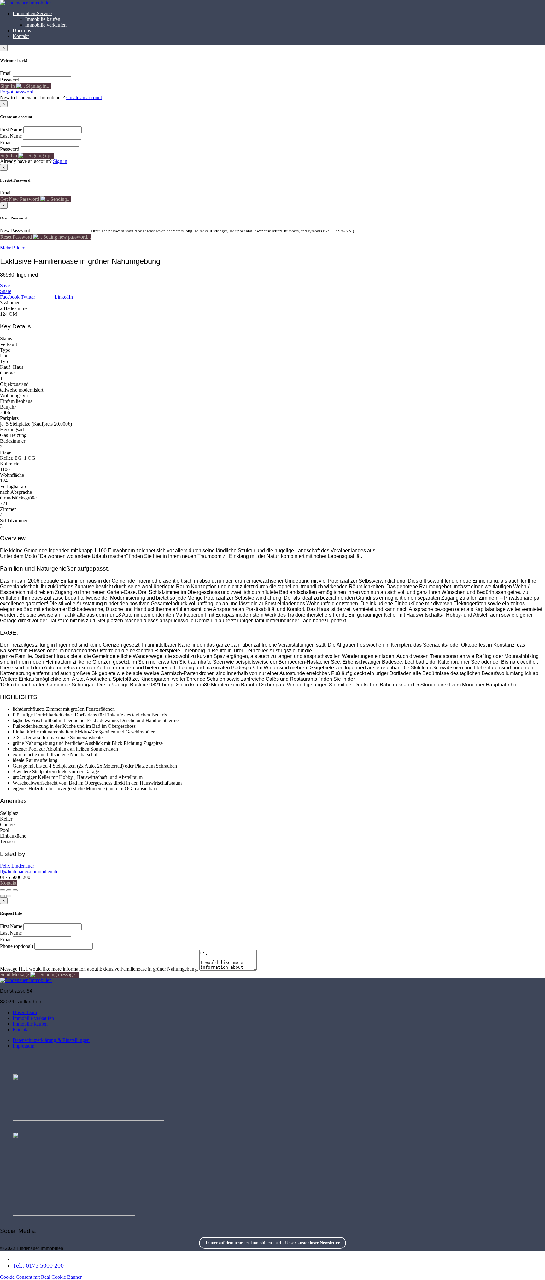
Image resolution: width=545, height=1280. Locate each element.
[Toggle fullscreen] (8, 890)
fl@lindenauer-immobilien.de (29, 871)
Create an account (84, 97)
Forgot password (16, 91)
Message (8, 969)
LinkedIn (64, 297)
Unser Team (25, 1012)
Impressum (23, 1046)
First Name (11, 129)
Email (6, 73)
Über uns (22, 30)
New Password (15, 230)
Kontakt (21, 36)
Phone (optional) (16, 946)
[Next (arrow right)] (8, 896)
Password (9, 79)
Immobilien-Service (32, 13)
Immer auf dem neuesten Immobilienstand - (273, 1243)
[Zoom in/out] (15, 890)
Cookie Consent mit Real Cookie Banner (41, 1277)
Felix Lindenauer (17, 866)
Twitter (28, 297)
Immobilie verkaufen (46, 24)
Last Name (11, 136)
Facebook (10, 297)
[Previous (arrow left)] (2, 896)
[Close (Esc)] (2, 890)
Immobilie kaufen (42, 19)
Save (5, 285)
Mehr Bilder (12, 247)
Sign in (60, 161)
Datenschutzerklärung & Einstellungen (51, 1040)
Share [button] (5, 291)
